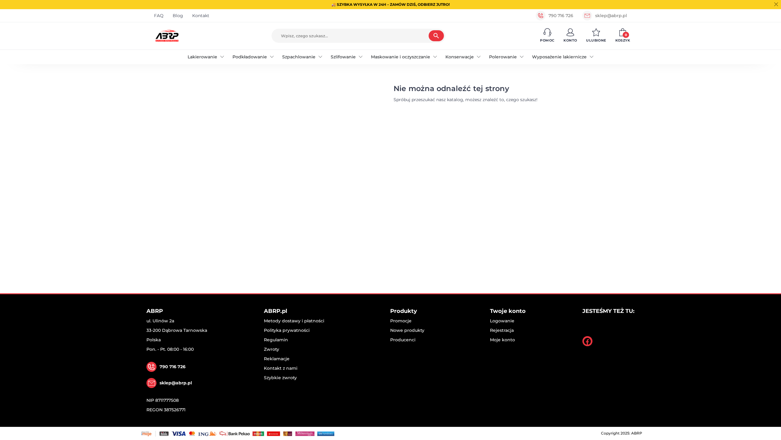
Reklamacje (277, 358)
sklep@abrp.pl (611, 15)
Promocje (401, 321)
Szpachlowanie (298, 57)
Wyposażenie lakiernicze (559, 57)
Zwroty (271, 349)
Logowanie (502, 321)
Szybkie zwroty (280, 377)
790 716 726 (561, 15)
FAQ (159, 15)
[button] (547, 36)
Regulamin (276, 340)
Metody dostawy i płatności (294, 321)
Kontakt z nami (280, 368)
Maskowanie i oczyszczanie (400, 57)
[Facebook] (587, 341)
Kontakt (200, 15)
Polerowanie (503, 57)
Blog (178, 15)
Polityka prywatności (287, 330)
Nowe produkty (407, 330)
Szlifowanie (343, 57)
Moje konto (502, 340)
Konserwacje (459, 57)
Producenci (403, 340)
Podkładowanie (249, 57)
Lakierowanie (202, 57)
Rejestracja (502, 330)
